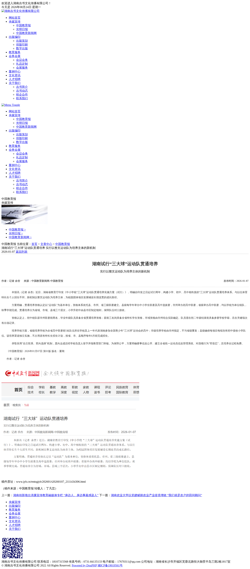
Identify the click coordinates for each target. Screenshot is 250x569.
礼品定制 (22, 63)
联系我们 (22, 98)
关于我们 (14, 83)
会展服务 (22, 67)
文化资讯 (14, 75)
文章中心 (46, 244)
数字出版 (22, 48)
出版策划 (22, 40)
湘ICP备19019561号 (110, 565)
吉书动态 (22, 90)
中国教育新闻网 (26, 33)
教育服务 (14, 52)
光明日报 (22, 29)
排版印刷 (22, 44)
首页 (34, 244)
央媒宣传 (14, 21)
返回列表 (21, 251)
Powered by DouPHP (84, 565)
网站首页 (14, 17)
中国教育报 (23, 25)
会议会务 (22, 59)
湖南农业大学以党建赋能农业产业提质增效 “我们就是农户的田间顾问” (156, 495)
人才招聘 (14, 79)
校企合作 (22, 94)
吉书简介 (22, 86)
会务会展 (14, 56)
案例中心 (14, 71)
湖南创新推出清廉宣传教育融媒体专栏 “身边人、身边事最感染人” (55, 495)
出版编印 (14, 36)
